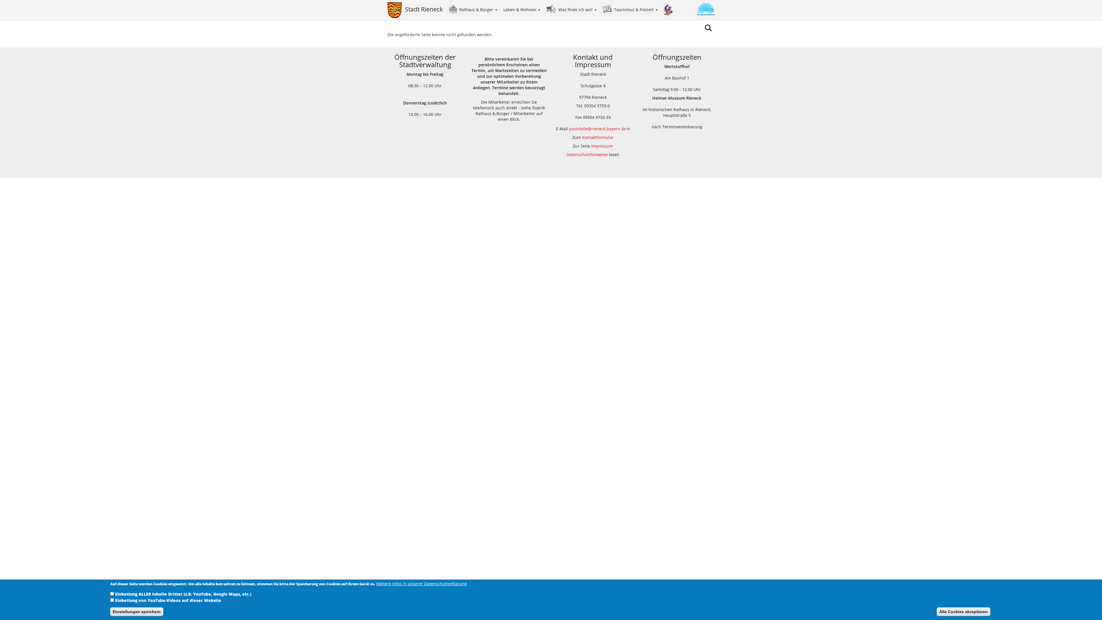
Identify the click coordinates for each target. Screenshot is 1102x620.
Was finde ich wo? (576, 9)
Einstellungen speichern (137, 611)
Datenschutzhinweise (587, 154)
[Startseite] (396, 10)
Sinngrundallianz (694, 10)
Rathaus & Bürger (476, 9)
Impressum (602, 146)
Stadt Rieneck (424, 9)
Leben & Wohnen (520, 9)
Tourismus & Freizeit (634, 9)
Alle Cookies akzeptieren (963, 611)
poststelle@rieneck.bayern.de (597, 128)
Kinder (667, 9)
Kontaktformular (598, 137)
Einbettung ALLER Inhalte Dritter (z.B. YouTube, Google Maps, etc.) (183, 594)
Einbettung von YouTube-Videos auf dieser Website (168, 600)
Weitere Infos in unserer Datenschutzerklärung (421, 583)
